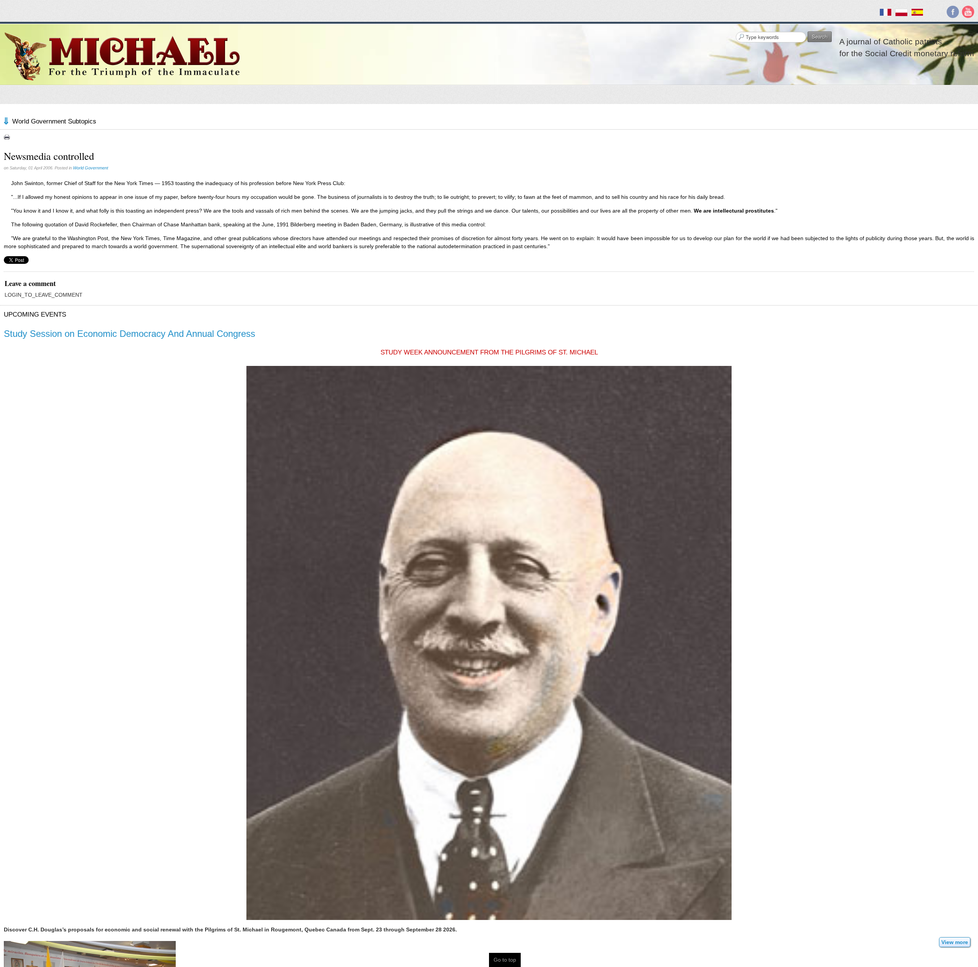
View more (954, 942)
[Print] (7, 137)
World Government (90, 168)
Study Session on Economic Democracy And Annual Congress (129, 333)
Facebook (953, 12)
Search (819, 36)
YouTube (968, 12)
